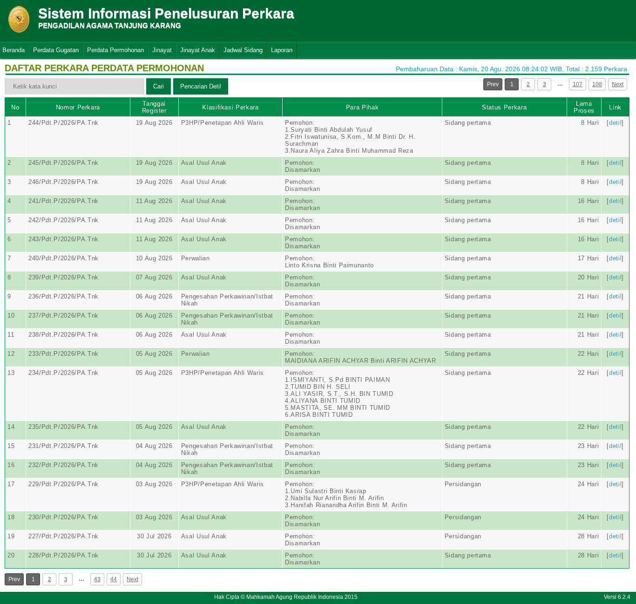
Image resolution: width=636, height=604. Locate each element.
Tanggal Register (154, 107)
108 (597, 84)
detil (615, 122)
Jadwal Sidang (243, 50)
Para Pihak (362, 107)
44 (113, 579)
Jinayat (162, 50)
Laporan (281, 50)
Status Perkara (504, 107)
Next (617, 84)
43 (97, 579)
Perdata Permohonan (115, 50)
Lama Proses (584, 107)
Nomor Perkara (78, 107)
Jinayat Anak (197, 50)
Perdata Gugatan (56, 50)
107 (577, 84)
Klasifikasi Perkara (230, 107)
